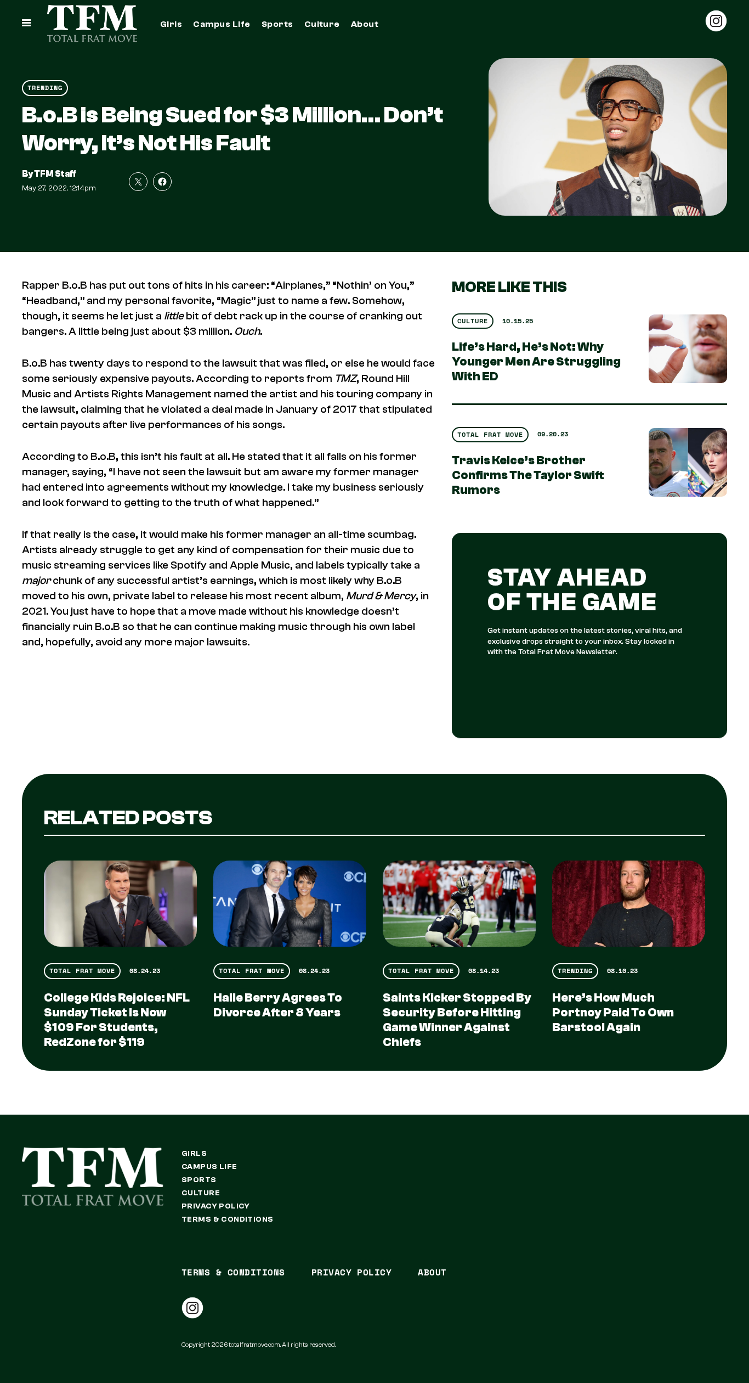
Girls (171, 24)
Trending (45, 87)
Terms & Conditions (227, 1219)
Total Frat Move (490, 434)
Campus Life (221, 24)
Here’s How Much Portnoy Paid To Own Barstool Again (613, 1013)
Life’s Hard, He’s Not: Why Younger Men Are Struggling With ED (536, 362)
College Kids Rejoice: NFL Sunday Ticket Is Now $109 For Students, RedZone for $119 (117, 1020)
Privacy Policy (215, 1206)
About (364, 24)
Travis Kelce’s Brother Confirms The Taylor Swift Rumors (528, 475)
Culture (322, 24)
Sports (277, 24)
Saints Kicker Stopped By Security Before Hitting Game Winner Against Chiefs (457, 1020)
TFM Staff (55, 174)
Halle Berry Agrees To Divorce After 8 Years (277, 1005)
